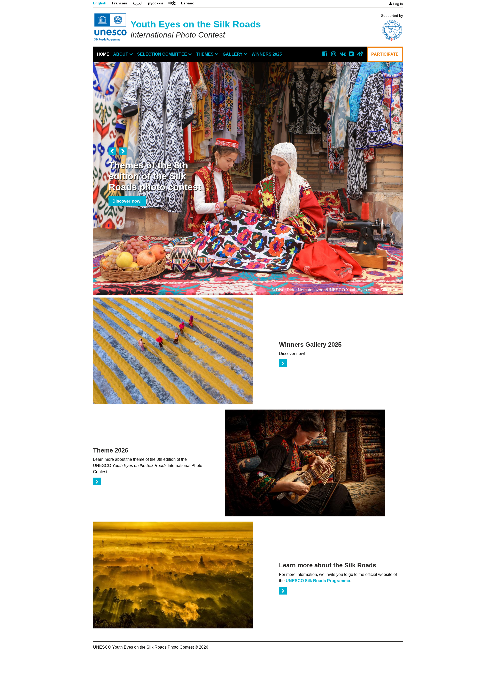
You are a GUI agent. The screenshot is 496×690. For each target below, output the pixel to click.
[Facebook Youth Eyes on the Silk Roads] (325, 54)
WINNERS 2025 (267, 54)
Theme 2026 (110, 450)
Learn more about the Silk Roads (327, 565)
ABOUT (120, 54)
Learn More (124, 212)
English (99, 3)
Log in (398, 4)
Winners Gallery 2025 (310, 344)
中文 (172, 3)
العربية (138, 3)
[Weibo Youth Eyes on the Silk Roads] (360, 54)
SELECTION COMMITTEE (162, 54)
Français (119, 3)
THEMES (205, 54)
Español (188, 3)
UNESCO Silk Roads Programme (318, 580)
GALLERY (233, 54)
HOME (103, 54)
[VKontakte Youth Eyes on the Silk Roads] (342, 54)
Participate (385, 54)
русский (155, 3)
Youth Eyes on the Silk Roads (195, 24)
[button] (112, 151)
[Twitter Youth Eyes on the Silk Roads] (351, 54)
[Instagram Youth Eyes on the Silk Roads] (333, 54)
